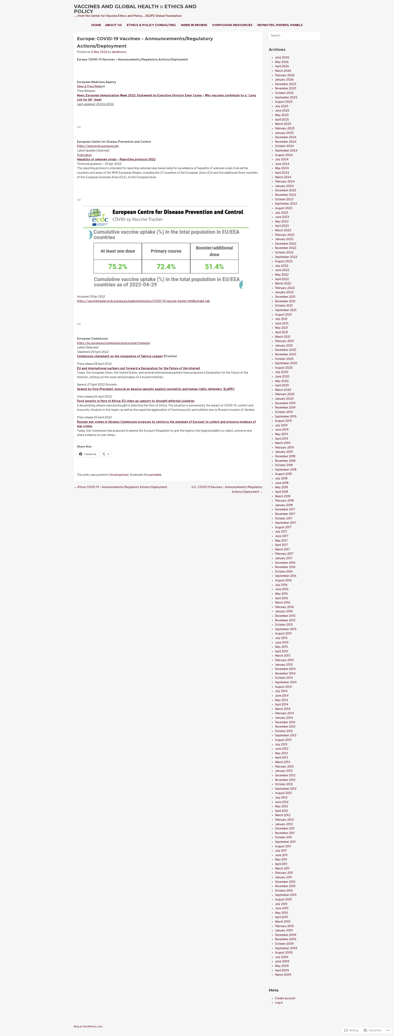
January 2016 (284, 612)
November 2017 (285, 514)
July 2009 (281, 957)
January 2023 (284, 239)
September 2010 (286, 895)
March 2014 (283, 709)
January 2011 (283, 878)
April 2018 (281, 492)
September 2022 (286, 257)
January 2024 (284, 186)
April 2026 (282, 66)
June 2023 (282, 217)
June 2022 (282, 270)
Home (96, 25)
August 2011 (283, 847)
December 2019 (285, 403)
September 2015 (286, 629)
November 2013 (285, 727)
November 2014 (285, 674)
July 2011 (281, 851)
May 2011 (281, 860)
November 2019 (285, 408)
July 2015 (281, 638)
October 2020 (284, 359)
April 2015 (281, 652)
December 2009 (285, 935)
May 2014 (281, 700)
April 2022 (282, 279)
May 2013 (281, 753)
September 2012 (286, 789)
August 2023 (283, 208)
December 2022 (285, 244)
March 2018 (282, 497)
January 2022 (284, 292)
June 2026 (282, 58)
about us (113, 25)
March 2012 (282, 815)
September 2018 (286, 470)
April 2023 (282, 226)
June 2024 (282, 164)
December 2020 (285, 350)
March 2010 (282, 922)
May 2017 (281, 541)
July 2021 (281, 319)
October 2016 (284, 572)
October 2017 (284, 519)
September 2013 (285, 736)
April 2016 (281, 598)
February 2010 (284, 926)
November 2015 (285, 621)
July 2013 (281, 745)
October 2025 (284, 93)
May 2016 (281, 594)
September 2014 (286, 683)
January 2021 (284, 346)
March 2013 (282, 762)
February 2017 (284, 554)
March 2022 (283, 284)
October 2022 (284, 253)
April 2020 (282, 386)
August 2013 (283, 740)
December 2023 (285, 191)
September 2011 (285, 842)
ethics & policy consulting (151, 25)
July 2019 (281, 426)
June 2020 (282, 377)
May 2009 (282, 966)
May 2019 (281, 434)
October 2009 (284, 944)
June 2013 (281, 749)
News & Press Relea (89, 87)
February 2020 (285, 394)
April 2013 (281, 758)
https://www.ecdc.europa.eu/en (98, 146)
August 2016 (283, 581)
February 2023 (284, 235)
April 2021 (281, 332)
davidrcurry (119, 52)
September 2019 (286, 417)
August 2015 (283, 634)
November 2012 (285, 780)
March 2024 (283, 177)
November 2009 (285, 939)
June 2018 (282, 483)
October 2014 (284, 678)
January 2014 (284, 718)
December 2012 (285, 776)
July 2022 (281, 266)
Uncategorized (118, 475)
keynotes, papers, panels (280, 25)
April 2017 (281, 545)
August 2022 (284, 262)
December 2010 (285, 882)
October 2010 (284, 891)
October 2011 (283, 838)
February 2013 (284, 767)
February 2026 (285, 76)
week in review (194, 25)
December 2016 (285, 563)
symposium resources (232, 25)
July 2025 (281, 106)
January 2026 (284, 80)
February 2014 (284, 713)
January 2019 (284, 452)
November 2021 (285, 301)
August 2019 (283, 421)
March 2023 (283, 231)
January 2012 (284, 824)
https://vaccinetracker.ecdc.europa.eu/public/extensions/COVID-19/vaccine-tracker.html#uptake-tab (143, 301)
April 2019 (281, 439)
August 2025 (284, 102)
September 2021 (286, 310)
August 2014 (283, 687)
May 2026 (282, 62)
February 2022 (285, 288)
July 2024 (282, 160)
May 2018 (281, 487)
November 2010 (285, 886)
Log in (279, 1003)
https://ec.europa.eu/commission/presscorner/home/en (113, 343)
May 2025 (282, 115)
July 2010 (281, 904)
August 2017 (283, 527)
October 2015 (284, 625)
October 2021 (284, 306)
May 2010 (281, 913)
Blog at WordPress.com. (88, 1026)
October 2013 (284, 731)
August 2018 (283, 474)
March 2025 (283, 124)
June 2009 (282, 962)
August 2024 (284, 155)
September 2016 (286, 576)
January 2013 (284, 771)
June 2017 (281, 536)
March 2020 (283, 390)
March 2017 (282, 550)
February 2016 (284, 607)
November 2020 (285, 355)
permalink (155, 475)
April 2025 (282, 120)
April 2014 (281, 705)
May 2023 (282, 222)
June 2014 (282, 696)
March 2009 (283, 975)
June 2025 (282, 111)
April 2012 (281, 811)
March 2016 (282, 603)
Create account (285, 999)
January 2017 (284, 558)
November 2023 (285, 195)
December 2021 (285, 297)
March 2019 (282, 443)
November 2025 (285, 89)
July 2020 (281, 372)
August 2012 (283, 793)
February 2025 (285, 129)
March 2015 (282, 656)
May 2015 (281, 647)
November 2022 (285, 248)
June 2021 (282, 324)
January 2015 (284, 665)
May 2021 (281, 328)
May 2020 (282, 381)
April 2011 (281, 864)
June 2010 (282, 908)
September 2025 (286, 98)
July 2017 (281, 532)
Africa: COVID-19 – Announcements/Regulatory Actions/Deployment (120, 487)
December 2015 (285, 616)
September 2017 (285, 523)
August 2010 (283, 900)
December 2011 (285, 829)
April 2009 (282, 971)
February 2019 (284, 448)
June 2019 (282, 430)
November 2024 (286, 142)
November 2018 (285, 461)
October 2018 (284, 465)
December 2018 (285, 457)
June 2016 (282, 589)
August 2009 (284, 953)
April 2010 (281, 917)
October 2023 (284, 200)
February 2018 (284, 501)
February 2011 (284, 873)
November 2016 (285, 567)
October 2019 (284, 412)
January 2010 (284, 931)
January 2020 (284, 399)
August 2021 (283, 315)
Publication (84, 155)
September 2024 (286, 151)
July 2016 (281, 585)
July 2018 (281, 479)
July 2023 (281, 213)
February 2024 (285, 182)
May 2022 (282, 275)
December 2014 (285, 669)
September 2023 (286, 204)
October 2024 (284, 146)
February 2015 (284, 660)
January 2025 (284, 133)
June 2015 (282, 643)
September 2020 (286, 363)
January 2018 (284, 505)
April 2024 (282, 173)
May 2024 (282, 168)
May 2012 (281, 807)
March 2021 (282, 337)
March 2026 (283, 71)
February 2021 (284, 341)
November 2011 (285, 833)
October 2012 (284, 784)
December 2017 (285, 510)
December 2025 (285, 84)
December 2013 (285, 723)
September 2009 (286, 948)
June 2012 (282, 802)
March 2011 (282, 869)
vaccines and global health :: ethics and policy (135, 8)
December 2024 (286, 137)
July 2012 (281, 798)
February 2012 (284, 820)
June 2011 (281, 855)
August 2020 (284, 368)
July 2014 (281, 691)
